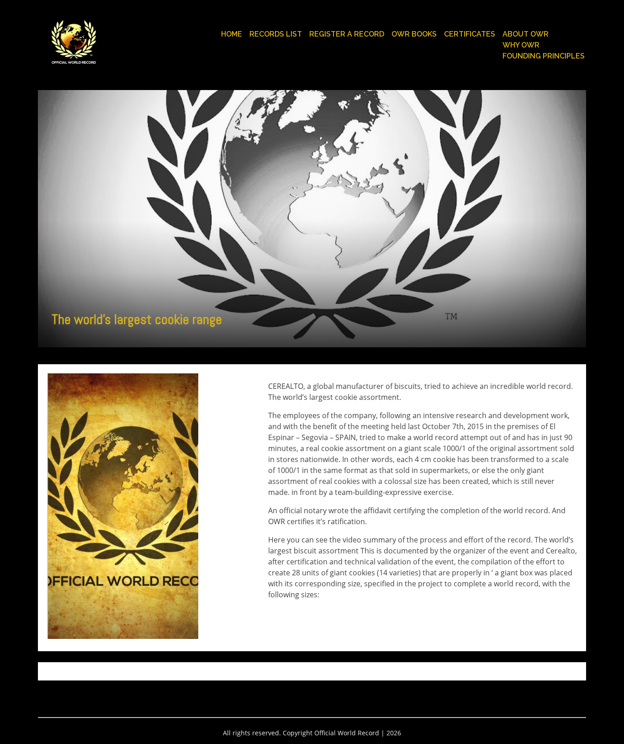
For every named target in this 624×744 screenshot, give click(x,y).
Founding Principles (543, 56)
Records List (275, 34)
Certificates (469, 34)
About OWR (525, 34)
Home (231, 34)
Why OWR (520, 45)
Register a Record (346, 34)
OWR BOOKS (414, 34)
